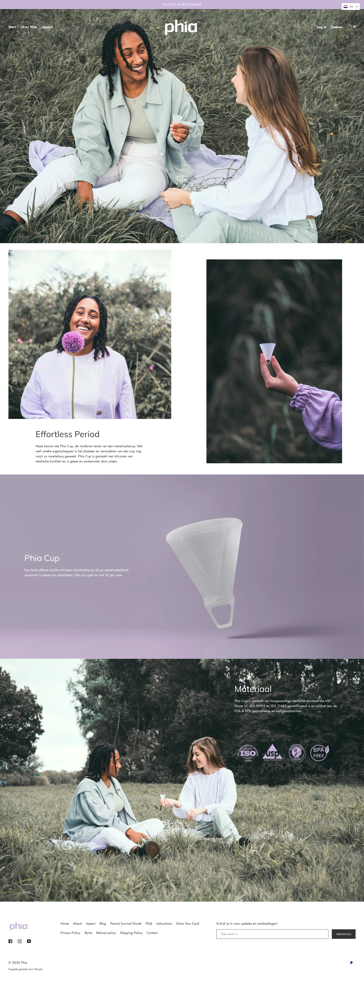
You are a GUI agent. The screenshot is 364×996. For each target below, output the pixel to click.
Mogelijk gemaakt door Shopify (25, 969)
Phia (24, 962)
